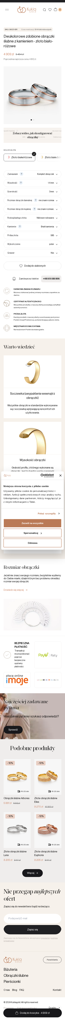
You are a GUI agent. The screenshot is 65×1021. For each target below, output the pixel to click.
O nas (7, 990)
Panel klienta (52, 960)
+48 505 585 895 (51, 279)
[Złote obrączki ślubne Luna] (17, 837)
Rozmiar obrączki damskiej (19, 200)
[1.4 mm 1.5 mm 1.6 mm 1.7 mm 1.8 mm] (41, 183)
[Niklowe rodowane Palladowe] (43, 218)
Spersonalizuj (31, 533)
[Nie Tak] (37, 253)
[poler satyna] (39, 244)
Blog (14, 990)
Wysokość (12, 183)
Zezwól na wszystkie (32, 523)
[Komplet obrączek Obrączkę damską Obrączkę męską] (41, 174)
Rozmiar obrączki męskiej (19, 209)
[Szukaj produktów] (44, 9)
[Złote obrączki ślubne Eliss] (47, 784)
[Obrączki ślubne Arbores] (17, 782)
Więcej (30, 873)
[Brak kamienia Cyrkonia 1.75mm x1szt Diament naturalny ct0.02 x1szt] (40, 226)
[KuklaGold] (26, 9)
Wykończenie (13, 244)
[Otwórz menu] (7, 9)
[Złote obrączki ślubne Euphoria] (47, 837)
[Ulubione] (50, 9)
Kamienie (11, 227)
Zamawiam (12, 174)
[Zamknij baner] (60, 475)
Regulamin (9, 1008)
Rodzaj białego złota (16, 218)
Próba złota (12, 235)
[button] (32, 266)
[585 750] (38, 235)
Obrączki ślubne (16, 975)
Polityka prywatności (27, 1008)
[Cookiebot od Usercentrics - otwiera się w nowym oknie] (41, 476)
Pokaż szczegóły (47, 513)
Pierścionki (12, 981)
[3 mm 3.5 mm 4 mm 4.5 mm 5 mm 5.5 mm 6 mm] (38, 191)
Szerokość (12, 192)
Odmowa (32, 543)
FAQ (22, 990)
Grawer (11, 253)
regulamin (45, 938)
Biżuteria (10, 969)
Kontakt (57, 990)
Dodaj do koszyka (35, 1013)
